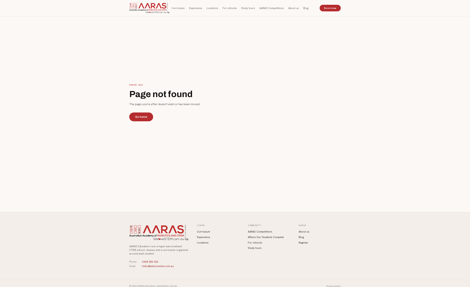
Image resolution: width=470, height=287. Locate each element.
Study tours (248, 8)
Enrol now (330, 8)
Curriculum (178, 8)
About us (293, 8)
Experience (195, 8)
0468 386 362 (150, 261)
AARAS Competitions (271, 8)
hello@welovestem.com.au (158, 266)
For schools (230, 8)
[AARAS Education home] (149, 8)
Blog (305, 8)
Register (303, 242)
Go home (141, 117)
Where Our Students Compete (266, 237)
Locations (212, 8)
